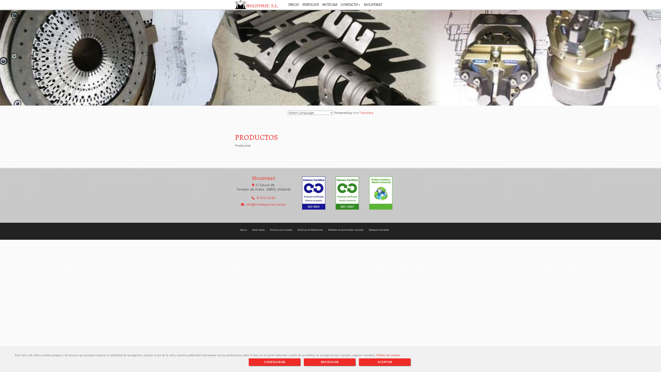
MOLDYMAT (373, 4)
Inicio (243, 229)
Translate (366, 113)
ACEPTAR (384, 362)
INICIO (293, 4)
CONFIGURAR (274, 362)
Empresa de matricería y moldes (345, 229)
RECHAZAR (330, 362)
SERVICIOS (310, 4)
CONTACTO (350, 4)
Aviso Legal (258, 229)
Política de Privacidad (310, 229)
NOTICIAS (329, 4)
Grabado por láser (379, 229)
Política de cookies (388, 355)
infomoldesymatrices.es (266, 204)
